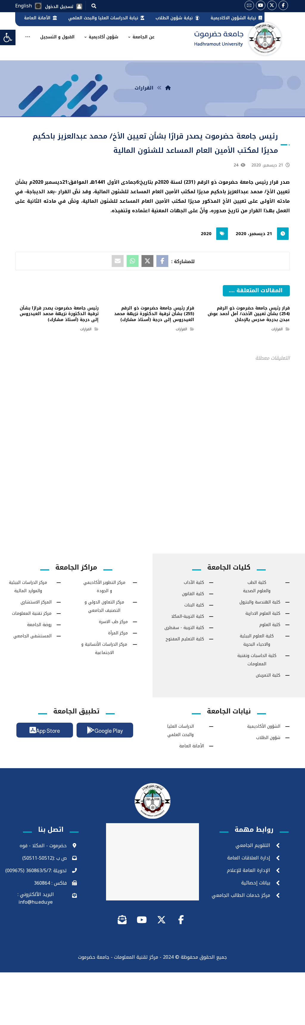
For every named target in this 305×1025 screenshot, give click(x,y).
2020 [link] (206, 233)
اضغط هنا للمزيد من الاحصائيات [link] (153, 439)
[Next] (228, 298)
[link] (7, 37)
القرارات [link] (277, 329)
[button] (94, 6)
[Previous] (238, 298)
